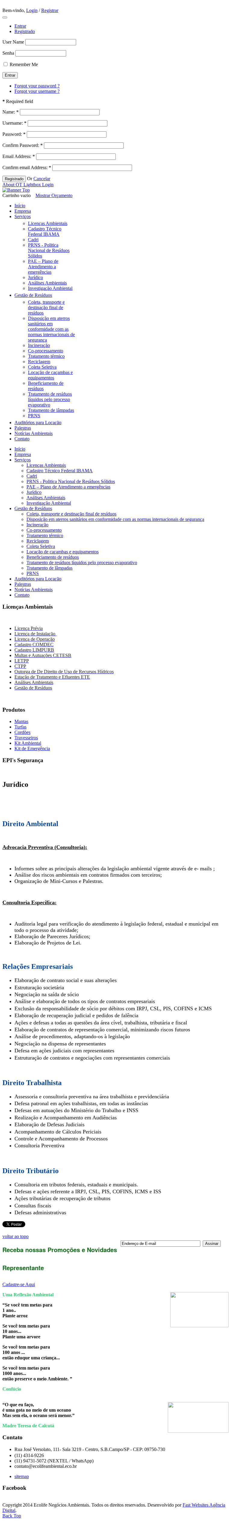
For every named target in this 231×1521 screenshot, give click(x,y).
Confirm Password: (22, 145)
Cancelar (41, 178)
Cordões (22, 732)
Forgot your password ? (37, 85)
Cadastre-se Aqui (18, 1284)
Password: (14, 134)
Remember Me (24, 64)
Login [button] (32, 10)
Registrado (24, 31)
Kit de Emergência (32, 748)
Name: (10, 111)
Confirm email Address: (26, 167)
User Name (13, 41)
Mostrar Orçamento (53, 195)
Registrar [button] (49, 10)
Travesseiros (26, 737)
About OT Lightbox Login (28, 184)
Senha (8, 53)
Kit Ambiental (27, 743)
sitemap (21, 1476)
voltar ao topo (15, 1236)
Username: (14, 123)
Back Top (11, 1515)
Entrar (20, 26)
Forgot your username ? (37, 91)
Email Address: (18, 156)
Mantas (21, 721)
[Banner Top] (16, 190)
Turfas (20, 726)
